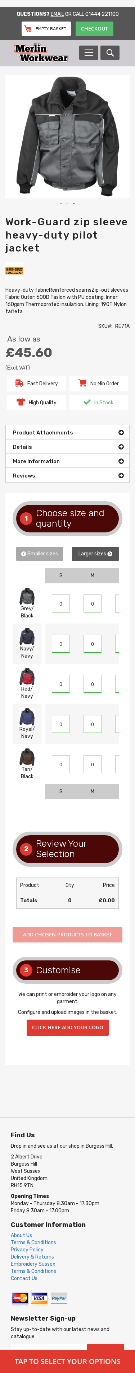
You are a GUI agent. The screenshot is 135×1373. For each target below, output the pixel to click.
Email (57, 14)
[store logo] (46, 52)
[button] (61, 203)
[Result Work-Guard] (14, 270)
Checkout (94, 28)
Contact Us (24, 1278)
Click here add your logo (67, 1027)
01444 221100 (102, 14)
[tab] (67, 432)
